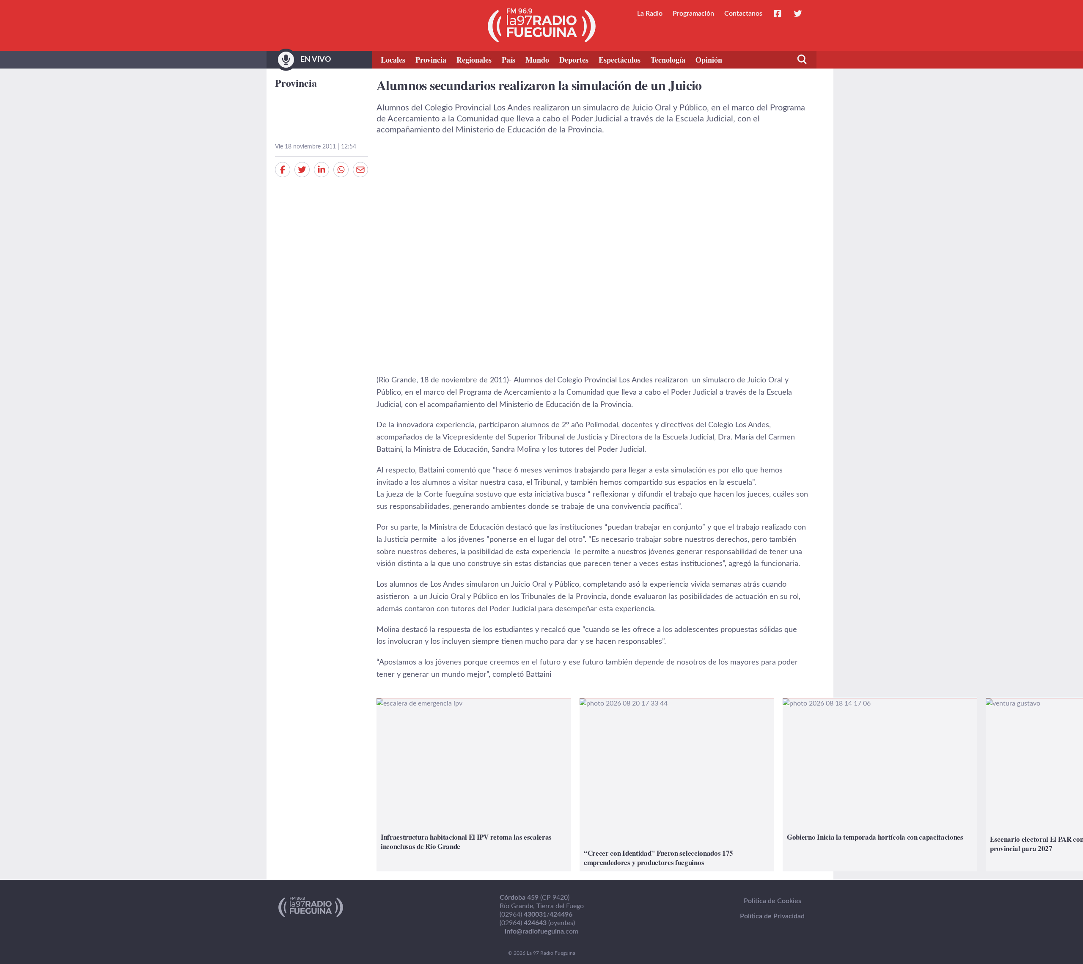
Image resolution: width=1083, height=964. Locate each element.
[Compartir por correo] (360, 169)
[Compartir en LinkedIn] (321, 169)
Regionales (474, 59)
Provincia (430, 59)
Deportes (573, 59)
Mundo (537, 59)
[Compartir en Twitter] (302, 169)
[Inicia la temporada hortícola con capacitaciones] (880, 784)
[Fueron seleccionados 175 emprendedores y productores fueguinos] (677, 784)
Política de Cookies (772, 901)
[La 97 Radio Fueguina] (541, 25)
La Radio (649, 13)
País (508, 59)
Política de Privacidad (772, 916)
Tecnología (668, 59)
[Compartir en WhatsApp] (341, 169)
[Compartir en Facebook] (282, 169)
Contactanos (743, 13)
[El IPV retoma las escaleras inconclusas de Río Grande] (474, 784)
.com (541, 931)
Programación (693, 13)
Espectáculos (619, 59)
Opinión (708, 59)
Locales (393, 59)
